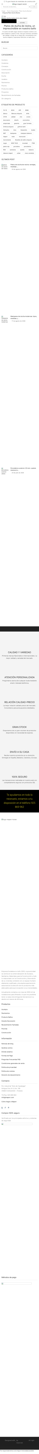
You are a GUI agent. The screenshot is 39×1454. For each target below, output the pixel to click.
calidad (13, 117)
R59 (4, 150)
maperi (5, 136)
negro (5, 143)
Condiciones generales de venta (13, 1063)
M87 (4, 133)
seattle (22, 150)
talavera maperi (8, 153)
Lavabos (4, 79)
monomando (7, 140)
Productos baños (7, 89)
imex (14, 130)
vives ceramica (29, 153)
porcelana (17, 146)
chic (21, 117)
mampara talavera (26, 133)
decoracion (6, 120)
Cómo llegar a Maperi (9, 1102)
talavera (31, 150)
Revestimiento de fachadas (11, 95)
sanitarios (13, 150)
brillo (27, 113)
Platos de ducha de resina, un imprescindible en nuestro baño (19, 27)
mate (13, 136)
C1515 (5, 117)
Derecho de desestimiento (11, 1075)
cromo (28, 117)
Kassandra (24, 130)
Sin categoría (6, 98)
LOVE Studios (23, 1440)
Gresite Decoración (8, 1021)
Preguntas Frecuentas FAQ (11, 1059)
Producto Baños (7, 1017)
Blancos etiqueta (17, 113)
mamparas (13, 133)
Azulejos (5, 60)
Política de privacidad (9, 1067)
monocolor (22, 136)
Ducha (4, 76)
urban (18, 153)
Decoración (6, 73)
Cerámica (5, 63)
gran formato (27, 123)
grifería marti (22, 126)
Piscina (4, 86)
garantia (16, 123)
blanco (5, 113)
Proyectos (5, 92)
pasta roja (6, 146)
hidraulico (6, 130)
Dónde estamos (7, 1052)
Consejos (5, 66)
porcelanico (27, 146)
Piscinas (4, 1029)
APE (20, 110)
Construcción (6, 70)
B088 (26, 110)
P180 (33, 143)
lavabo (33, 130)
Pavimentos (6, 82)
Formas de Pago (7, 1056)
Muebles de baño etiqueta (23, 140)
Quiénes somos (7, 1048)
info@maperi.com (8, 1097)
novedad (25, 143)
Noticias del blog (7, 1044)
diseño (16, 120)
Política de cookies (8, 1071)
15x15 (5, 110)
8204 (12, 110)
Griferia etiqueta (8, 126)
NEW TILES (14, 143)
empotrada (6, 123)
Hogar (3, 11)
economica (26, 120)
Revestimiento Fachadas (10, 1025)
